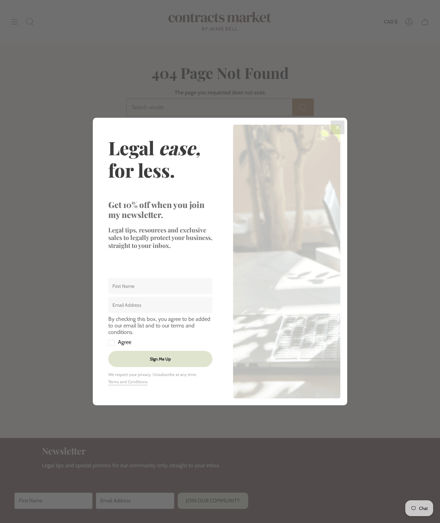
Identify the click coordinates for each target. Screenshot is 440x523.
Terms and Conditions (127, 381)
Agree (124, 342)
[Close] (337, 127)
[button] (160, 330)
